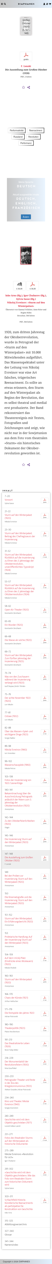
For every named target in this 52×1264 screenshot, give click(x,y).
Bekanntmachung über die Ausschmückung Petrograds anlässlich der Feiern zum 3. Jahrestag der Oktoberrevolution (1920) (18, 799)
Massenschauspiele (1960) (17, 765)
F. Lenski (26, 66)
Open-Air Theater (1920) (17, 610)
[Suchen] (5, 4)
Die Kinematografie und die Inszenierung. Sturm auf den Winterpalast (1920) (18, 900)
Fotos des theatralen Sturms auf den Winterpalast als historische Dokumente (19, 1141)
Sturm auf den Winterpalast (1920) (18, 516)
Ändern (26, 216)
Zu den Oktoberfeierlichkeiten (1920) (20, 822)
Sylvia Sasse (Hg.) (26, 299)
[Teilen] (29, 87)
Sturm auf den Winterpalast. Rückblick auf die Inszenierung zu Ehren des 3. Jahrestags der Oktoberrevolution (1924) (20, 590)
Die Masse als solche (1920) (18, 640)
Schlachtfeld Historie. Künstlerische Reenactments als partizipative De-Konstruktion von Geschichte (19, 1204)
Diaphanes (26, 4)
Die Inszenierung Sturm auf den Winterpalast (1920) (18, 840)
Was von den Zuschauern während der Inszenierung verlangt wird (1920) (17, 679)
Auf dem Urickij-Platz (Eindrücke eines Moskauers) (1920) (19, 961)
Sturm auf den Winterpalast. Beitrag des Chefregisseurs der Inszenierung (20, 536)
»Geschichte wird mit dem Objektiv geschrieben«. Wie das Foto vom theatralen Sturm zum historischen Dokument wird (20, 1178)
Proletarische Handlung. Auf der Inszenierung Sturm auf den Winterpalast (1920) (18, 940)
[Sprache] (47, 4)
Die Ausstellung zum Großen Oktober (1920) (19, 859)
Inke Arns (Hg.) (13, 295)
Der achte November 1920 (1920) (18, 699)
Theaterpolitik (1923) (15, 1028)
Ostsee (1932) (11, 716)
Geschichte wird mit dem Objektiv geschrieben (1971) (18, 1121)
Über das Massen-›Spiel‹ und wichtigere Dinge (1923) (19, 733)
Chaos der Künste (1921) (16, 998)
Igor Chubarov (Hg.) (35, 295)
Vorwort (9, 500)
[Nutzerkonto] (44, 4)
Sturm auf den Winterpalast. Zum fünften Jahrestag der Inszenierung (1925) (18, 658)
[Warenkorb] (50, 4)
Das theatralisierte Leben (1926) (17, 1045)
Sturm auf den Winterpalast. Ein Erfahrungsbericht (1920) (19, 920)
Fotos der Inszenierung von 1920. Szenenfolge (18, 781)
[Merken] (23, 87)
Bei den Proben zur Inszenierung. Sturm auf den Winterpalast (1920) (18, 879)
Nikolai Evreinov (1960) (16, 750)
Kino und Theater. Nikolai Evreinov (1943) (17, 1103)
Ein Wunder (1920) (14, 625)
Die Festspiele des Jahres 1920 (19, 1013)
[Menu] (2, 4)
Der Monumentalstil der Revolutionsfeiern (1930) (17, 1063)
